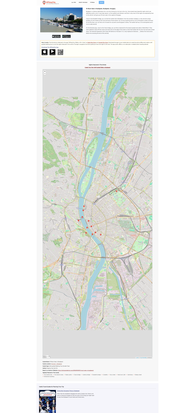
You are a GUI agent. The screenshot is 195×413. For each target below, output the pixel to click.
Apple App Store (91, 43)
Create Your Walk (83, 2)
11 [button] (100, 234)
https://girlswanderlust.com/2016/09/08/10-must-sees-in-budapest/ (76, 370)
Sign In (101, 2)
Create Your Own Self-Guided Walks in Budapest (97, 68)
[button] (45, 71)
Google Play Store (103, 43)
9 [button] (88, 220)
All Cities (74, 2)
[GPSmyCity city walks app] (51, 3)
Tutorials (92, 2)
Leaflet (137, 357)
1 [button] (95, 232)
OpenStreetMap (143, 357)
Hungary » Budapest (56, 364)
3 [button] (78, 220)
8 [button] (91, 226)
